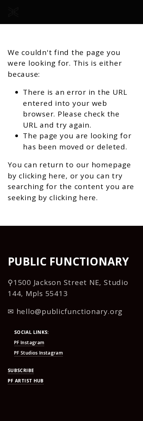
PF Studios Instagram (38, 353)
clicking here (42, 176)
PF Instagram (29, 342)
